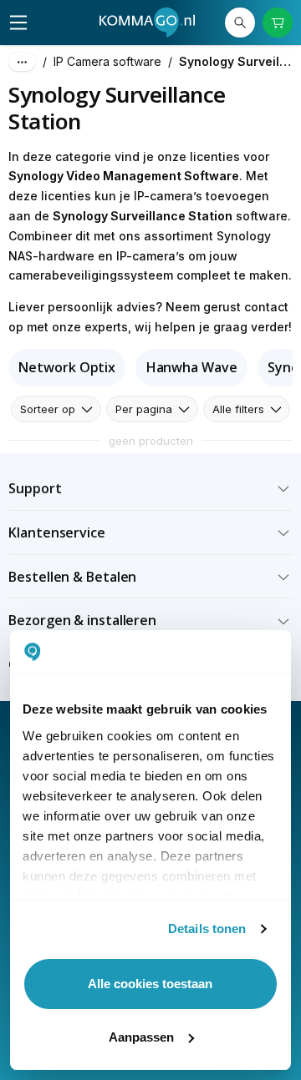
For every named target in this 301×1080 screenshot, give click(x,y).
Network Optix (66, 367)
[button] (150, 489)
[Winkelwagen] (278, 23)
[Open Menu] (18, 22)
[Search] (240, 23)
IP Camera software (107, 61)
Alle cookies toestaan (150, 984)
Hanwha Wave (191, 367)
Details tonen (207, 928)
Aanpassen (141, 1037)
